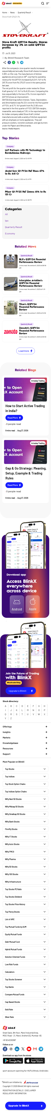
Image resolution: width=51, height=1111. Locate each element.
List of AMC (10, 919)
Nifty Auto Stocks (12, 844)
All (6, 214)
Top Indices (10, 776)
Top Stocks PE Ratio (13, 889)
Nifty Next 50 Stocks (13, 799)
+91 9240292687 (9, 1040)
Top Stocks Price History (15, 904)
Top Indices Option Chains (16, 791)
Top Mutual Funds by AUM (15, 927)
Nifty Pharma (10, 859)
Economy (10, 233)
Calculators (9, 972)
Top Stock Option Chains (15, 784)
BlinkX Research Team (18, 57)
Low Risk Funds (11, 964)
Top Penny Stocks (12, 912)
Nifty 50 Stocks (11, 867)
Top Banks (9, 987)
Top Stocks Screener (13, 979)
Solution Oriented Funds (15, 957)
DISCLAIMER (30, 1090)
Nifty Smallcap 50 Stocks (15, 814)
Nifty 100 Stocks (11, 874)
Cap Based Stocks (12, 1002)
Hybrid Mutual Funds (13, 949)
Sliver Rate (9, 1017)
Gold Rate (9, 1009)
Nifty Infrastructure (13, 882)
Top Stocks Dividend (13, 897)
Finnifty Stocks (11, 829)
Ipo (6, 220)
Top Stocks (9, 769)
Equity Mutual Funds (13, 934)
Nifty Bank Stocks (12, 821)
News (12, 12)
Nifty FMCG (9, 852)
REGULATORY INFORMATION (14, 1093)
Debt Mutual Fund (12, 942)
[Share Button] (4, 62)
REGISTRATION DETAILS (13, 1090)
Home (4, 12)
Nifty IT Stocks (11, 837)
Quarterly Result (24, 12)
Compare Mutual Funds (14, 994)
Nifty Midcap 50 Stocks (14, 806)
